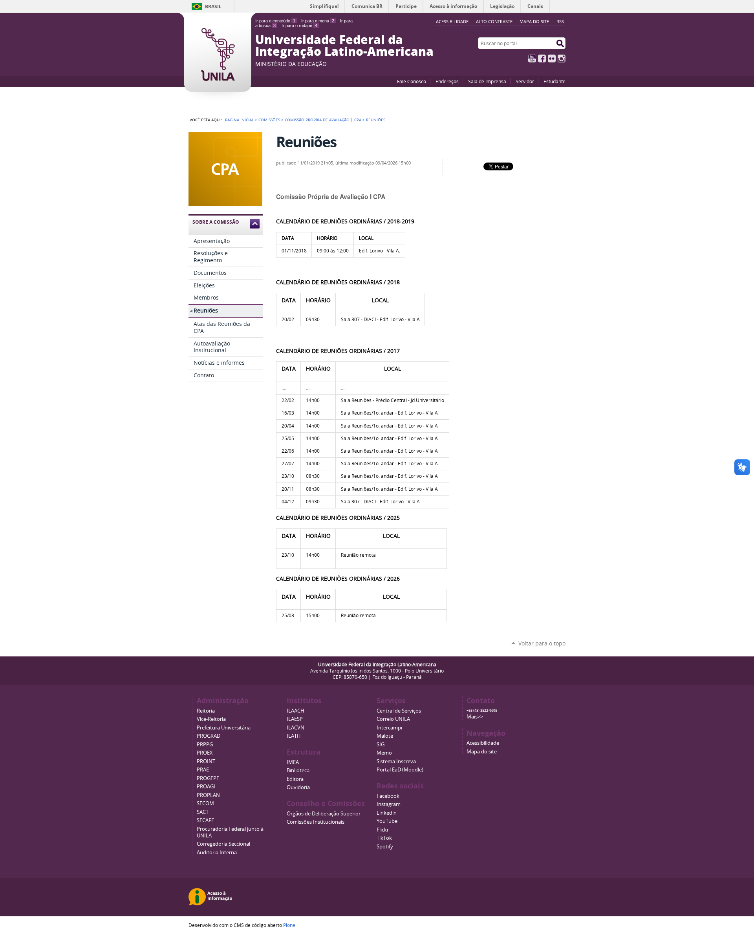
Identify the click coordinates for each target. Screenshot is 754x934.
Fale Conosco (411, 81)
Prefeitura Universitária (224, 727)
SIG (380, 744)
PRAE (203, 769)
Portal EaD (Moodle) (400, 769)
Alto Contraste (494, 21)
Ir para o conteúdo (275, 20)
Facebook (542, 58)
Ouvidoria (298, 787)
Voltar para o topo (542, 643)
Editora (295, 779)
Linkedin (387, 813)
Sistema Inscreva (396, 761)
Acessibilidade (483, 743)
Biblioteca (298, 770)
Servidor (525, 81)
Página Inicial (239, 119)
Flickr (552, 58)
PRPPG (205, 744)
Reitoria (206, 710)
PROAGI (206, 786)
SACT (203, 812)
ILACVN (295, 727)
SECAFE (205, 820)
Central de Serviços (399, 710)
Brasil (213, 6)
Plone (289, 925)
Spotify (385, 846)
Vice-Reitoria (211, 719)
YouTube (532, 58)
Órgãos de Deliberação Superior (324, 813)
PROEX (205, 752)
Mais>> (475, 716)
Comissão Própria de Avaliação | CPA (323, 119)
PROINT (206, 761)
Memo (384, 752)
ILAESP (295, 719)
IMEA (293, 762)
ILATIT (294, 736)
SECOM (205, 803)
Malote (385, 736)
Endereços (447, 81)
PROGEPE (208, 778)
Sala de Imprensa (487, 81)
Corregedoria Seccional (223, 844)
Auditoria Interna (217, 852)
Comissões (269, 119)
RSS (560, 21)
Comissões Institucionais (315, 822)
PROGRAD (208, 736)
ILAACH (295, 710)
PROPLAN (208, 795)
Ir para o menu (317, 20)
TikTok (384, 838)
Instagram (562, 58)
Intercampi (389, 727)
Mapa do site (534, 21)
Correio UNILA (393, 719)
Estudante (555, 81)
